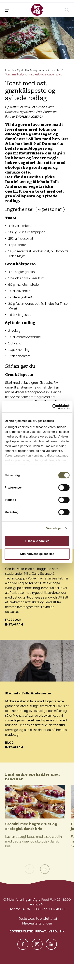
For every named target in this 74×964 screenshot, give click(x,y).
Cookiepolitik (21, 931)
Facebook (13, 619)
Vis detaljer (54, 528)
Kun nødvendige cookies (37, 553)
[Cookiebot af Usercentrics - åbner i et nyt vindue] (52, 406)
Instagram (14, 624)
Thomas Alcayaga (30, 116)
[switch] (63, 487)
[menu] (7, 10)
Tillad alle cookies (37, 541)
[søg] (67, 10)
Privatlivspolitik (50, 931)
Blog (9, 742)
